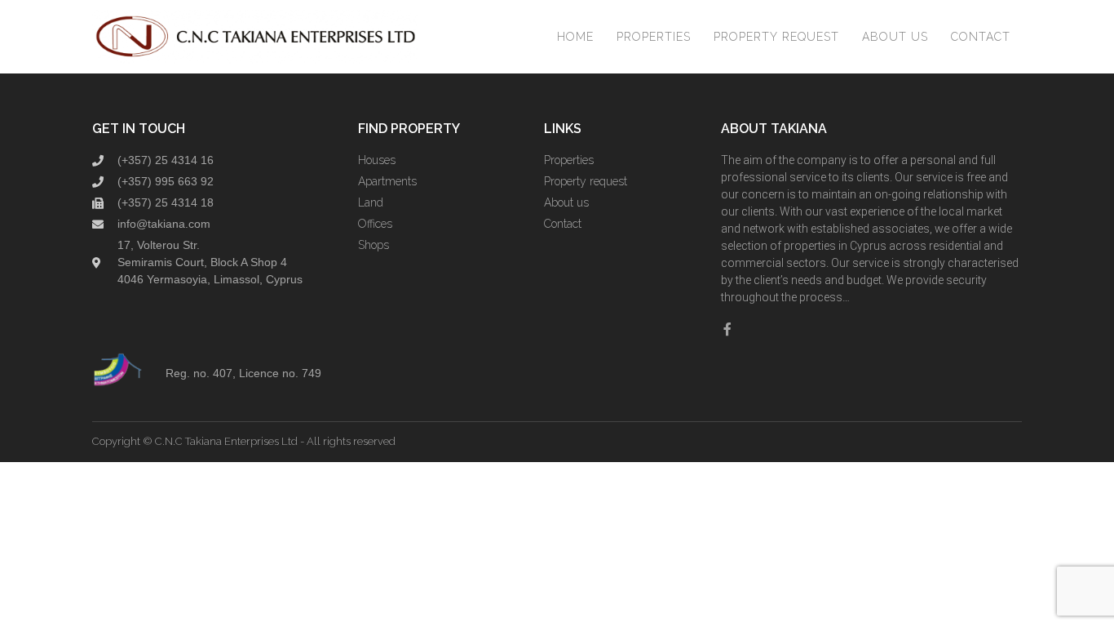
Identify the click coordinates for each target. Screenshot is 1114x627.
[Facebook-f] (727, 329)
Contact (980, 36)
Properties (654, 36)
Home (575, 36)
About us (895, 36)
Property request (776, 36)
